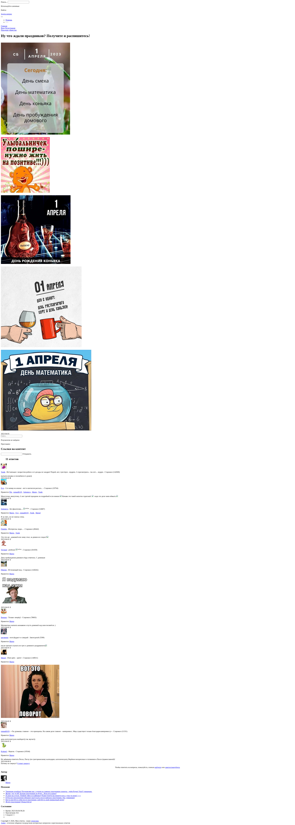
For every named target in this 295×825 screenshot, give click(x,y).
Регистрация (10, 28)
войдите (158, 767)
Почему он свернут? (9, 763)
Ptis (10, 492)
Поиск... (4, 2)
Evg (2, 488)
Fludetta (4, 529)
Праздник (5, 30)
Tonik (3, 472)
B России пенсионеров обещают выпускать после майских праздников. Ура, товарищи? (40, 798)
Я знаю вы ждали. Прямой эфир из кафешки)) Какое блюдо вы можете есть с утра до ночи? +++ (43, 796)
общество (13, 30)
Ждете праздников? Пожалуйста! (19, 802)
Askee (3, 823)
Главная (4, 26)
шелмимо (4, 638)
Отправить (27, 454)
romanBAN (17, 492)
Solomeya (27, 492)
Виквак (4, 617)
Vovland (4, 550)
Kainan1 (4, 751)
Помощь (9, 20)
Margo (34, 492)
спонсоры (35, 821)
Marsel (38, 513)
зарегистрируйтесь (172, 767)
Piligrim (4, 570)
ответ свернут (23, 763)
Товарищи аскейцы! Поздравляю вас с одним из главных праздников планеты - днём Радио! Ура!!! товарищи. (49, 791)
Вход (3, 28)
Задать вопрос (6, 14)
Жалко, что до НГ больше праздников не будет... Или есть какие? (31, 794)
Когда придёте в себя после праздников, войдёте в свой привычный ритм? (35, 800)
